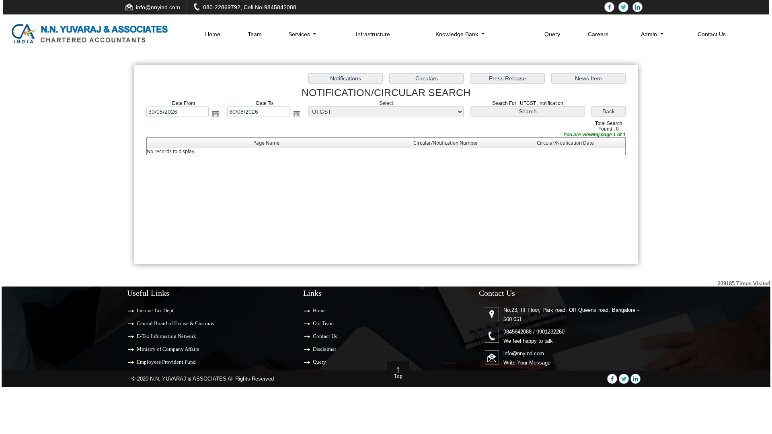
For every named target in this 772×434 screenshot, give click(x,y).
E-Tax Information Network (166, 336)
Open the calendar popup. (215, 113)
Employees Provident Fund (166, 362)
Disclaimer (324, 349)
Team (255, 34)
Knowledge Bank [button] (457, 34)
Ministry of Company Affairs (168, 349)
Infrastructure (373, 34)
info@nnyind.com (158, 7)
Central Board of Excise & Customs (175, 323)
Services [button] (300, 34)
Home (212, 34)
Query (552, 34)
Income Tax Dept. (156, 310)
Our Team (323, 323)
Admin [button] (650, 34)
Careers (598, 34)
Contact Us (712, 34)
